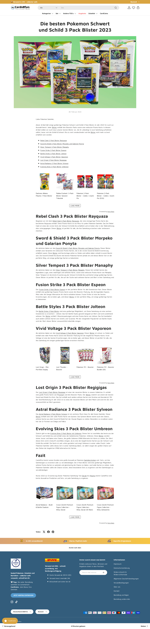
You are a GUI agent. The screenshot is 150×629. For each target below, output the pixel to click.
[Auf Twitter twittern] (44, 532)
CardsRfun (18, 621)
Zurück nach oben (75, 548)
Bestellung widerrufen (122, 599)
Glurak (84, 476)
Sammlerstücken (90, 460)
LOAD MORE (75, 206)
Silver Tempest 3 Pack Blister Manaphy (54, 147)
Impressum (117, 564)
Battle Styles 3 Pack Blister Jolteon (53, 154)
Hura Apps (110, 211)
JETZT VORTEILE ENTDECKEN (23, 595)
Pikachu (92, 476)
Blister (54, 127)
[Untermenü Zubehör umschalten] (97, 13)
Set (57, 13)
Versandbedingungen (121, 583)
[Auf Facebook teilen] (48, 532)
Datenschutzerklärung (122, 568)
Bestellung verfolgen (121, 595)
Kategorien (46, 13)
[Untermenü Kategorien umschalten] (52, 13)
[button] (138, 7)
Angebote (82, 13)
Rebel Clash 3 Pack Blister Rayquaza (53, 140)
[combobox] (78, 8)
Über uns (117, 587)
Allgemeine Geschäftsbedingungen (126, 579)
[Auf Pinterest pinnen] (53, 532)
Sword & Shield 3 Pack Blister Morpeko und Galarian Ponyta (62, 144)
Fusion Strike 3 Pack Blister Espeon (53, 150)
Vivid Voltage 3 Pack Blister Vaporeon (54, 157)
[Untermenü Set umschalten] (60, 13)
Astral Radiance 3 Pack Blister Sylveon (54, 163)
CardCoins (104, 13)
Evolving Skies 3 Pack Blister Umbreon (54, 167)
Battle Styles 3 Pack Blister (49, 311)
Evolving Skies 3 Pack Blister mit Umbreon (65, 433)
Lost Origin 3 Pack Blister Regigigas (53, 160)
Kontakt (116, 591)
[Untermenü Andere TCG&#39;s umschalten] (75, 13)
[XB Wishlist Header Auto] (133, 7)
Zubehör (91, 13)
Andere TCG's (68, 13)
